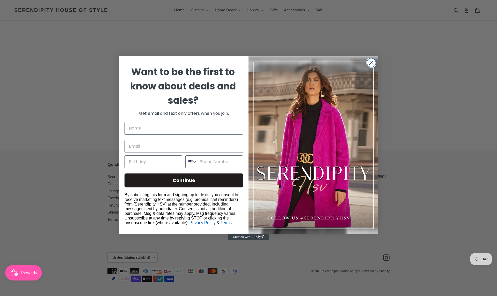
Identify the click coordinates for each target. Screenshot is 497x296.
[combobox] (191, 162)
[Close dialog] (371, 62)
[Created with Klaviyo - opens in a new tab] (248, 237)
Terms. (227, 223)
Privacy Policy (202, 223)
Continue (184, 180)
